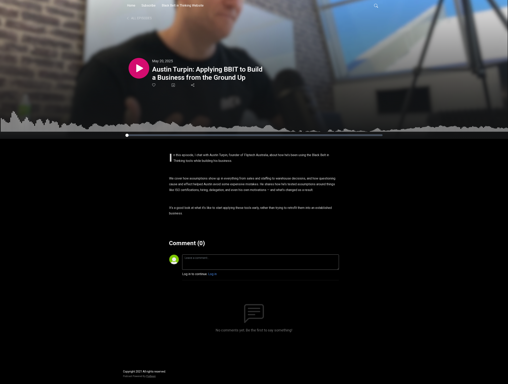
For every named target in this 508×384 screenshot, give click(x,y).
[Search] (376, 6)
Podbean (151, 376)
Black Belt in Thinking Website (183, 5)
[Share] (193, 85)
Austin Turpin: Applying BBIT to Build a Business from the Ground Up (207, 73)
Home (131, 5)
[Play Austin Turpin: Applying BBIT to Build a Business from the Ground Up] (139, 68)
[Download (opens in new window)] (173, 85)
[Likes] (154, 85)
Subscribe (148, 5)
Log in (212, 274)
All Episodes (141, 18)
